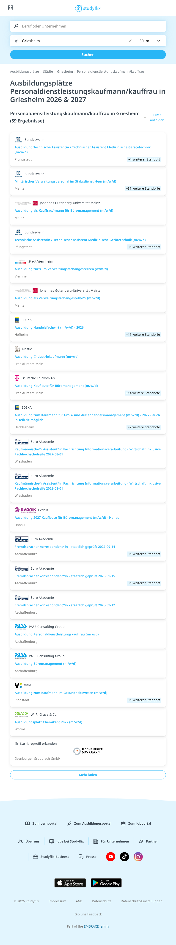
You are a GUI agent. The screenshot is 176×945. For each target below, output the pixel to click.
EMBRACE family (96, 926)
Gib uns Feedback (88, 914)
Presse (91, 856)
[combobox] (151, 40)
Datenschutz (101, 901)
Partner (152, 841)
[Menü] (10, 8)
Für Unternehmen (115, 841)
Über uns (32, 841)
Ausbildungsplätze (24, 71)
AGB (79, 901)
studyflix (92, 8)
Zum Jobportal (139, 823)
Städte (48, 71)
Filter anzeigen (157, 117)
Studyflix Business (55, 856)
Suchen (88, 54)
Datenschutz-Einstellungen (141, 901)
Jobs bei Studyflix (70, 841)
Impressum (57, 901)
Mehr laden (88, 775)
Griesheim (65, 71)
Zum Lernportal (45, 823)
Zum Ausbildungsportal (92, 823)
